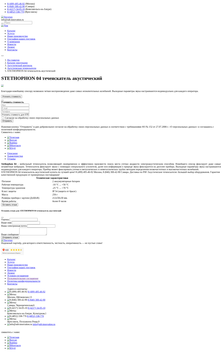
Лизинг (11, 47)
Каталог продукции (17, 62)
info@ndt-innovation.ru (44, 324)
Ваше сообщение (10, 234)
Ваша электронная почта (14, 226)
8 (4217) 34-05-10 (16, 9)
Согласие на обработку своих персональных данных (32, 118)
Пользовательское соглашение (22, 278)
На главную (13, 60)
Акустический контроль (19, 65)
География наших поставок (21, 39)
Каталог (11, 30)
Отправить (7, 121)
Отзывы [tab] (11, 159)
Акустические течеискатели (21, 68)
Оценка (5, 219)
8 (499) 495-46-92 (16, 3)
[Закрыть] (2, 100)
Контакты (12, 49)
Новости (11, 44)
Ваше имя (6, 222)
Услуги (10, 33)
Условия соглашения (17, 275)
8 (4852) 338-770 (15, 12)
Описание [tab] (12, 153)
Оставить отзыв (9, 205)
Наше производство (17, 36)
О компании (13, 41)
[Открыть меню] (2, 55)
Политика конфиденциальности (23, 281)
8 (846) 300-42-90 (16, 6)
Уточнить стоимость (11, 96)
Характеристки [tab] (15, 156)
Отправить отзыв (10, 237)
